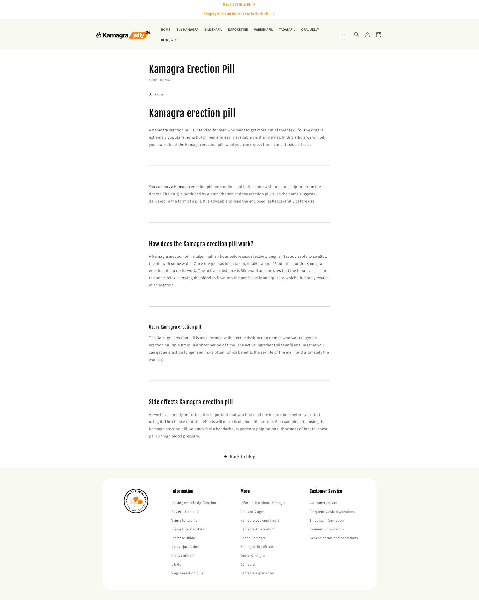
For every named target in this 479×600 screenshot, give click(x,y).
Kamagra (160, 130)
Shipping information (327, 520)
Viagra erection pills (187, 573)
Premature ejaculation (189, 529)
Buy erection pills (185, 511)
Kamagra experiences (257, 573)
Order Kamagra (252, 555)
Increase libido (183, 538)
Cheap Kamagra (253, 538)
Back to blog (242, 456)
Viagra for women (185, 520)
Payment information (327, 529)
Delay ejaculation (185, 546)
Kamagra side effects (257, 546)
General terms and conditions (334, 538)
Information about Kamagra (263, 502)
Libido (176, 564)
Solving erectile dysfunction (193, 502)
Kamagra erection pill (193, 186)
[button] (342, 35)
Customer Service (324, 502)
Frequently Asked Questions (332, 511)
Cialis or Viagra (252, 511)
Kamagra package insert (259, 520)
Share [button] (159, 94)
